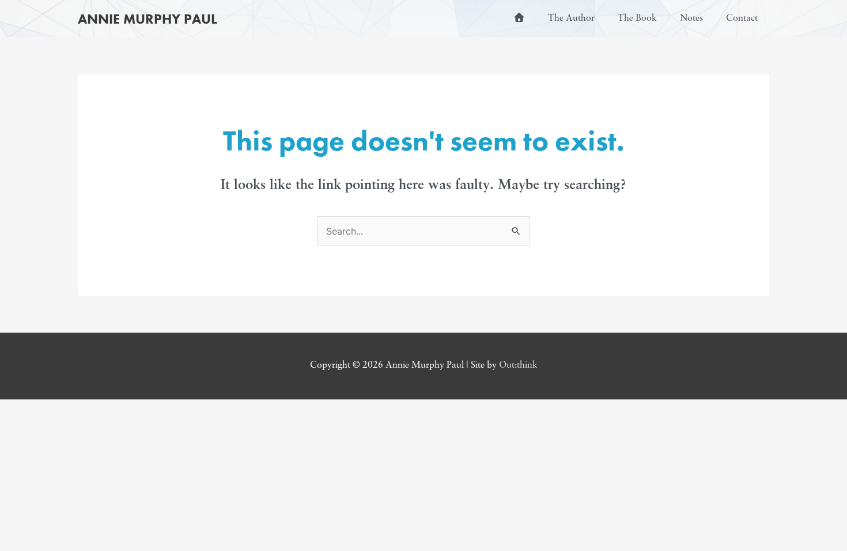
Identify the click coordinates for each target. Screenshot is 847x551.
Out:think (518, 365)
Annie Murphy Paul (147, 19)
